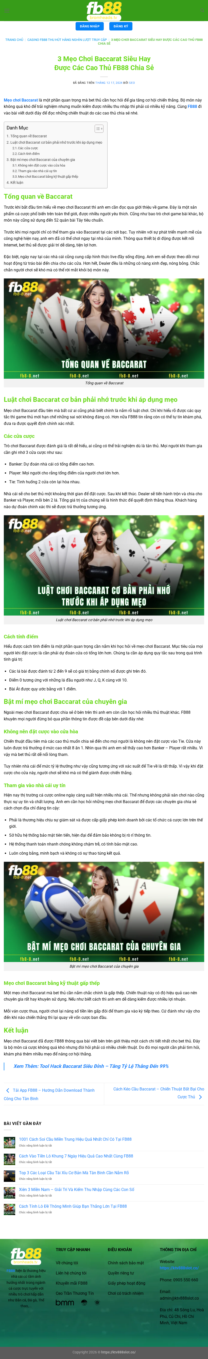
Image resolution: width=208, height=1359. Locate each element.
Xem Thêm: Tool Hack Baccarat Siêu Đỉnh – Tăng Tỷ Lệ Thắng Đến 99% (90, 1066)
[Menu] (7, 10)
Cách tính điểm (29, 154)
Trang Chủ (14, 40)
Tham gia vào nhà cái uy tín (37, 171)
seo (132, 83)
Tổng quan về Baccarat (28, 136)
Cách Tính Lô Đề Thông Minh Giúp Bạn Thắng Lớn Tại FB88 (73, 1206)
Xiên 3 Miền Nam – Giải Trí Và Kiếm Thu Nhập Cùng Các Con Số (76, 1189)
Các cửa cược (28, 148)
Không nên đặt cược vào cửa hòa (41, 165)
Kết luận (16, 182)
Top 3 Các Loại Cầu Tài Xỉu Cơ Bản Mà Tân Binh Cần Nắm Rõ (74, 1172)
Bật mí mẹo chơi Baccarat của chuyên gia (42, 160)
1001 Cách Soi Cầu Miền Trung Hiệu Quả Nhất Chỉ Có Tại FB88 (75, 1139)
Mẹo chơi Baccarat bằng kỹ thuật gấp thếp (48, 176)
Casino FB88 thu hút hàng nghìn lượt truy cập (67, 40)
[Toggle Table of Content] (96, 128)
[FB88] (104, 10)
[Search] (202, 10)
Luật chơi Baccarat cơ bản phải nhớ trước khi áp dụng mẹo (56, 142)
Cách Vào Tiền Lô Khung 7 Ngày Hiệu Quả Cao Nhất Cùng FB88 (76, 1156)
